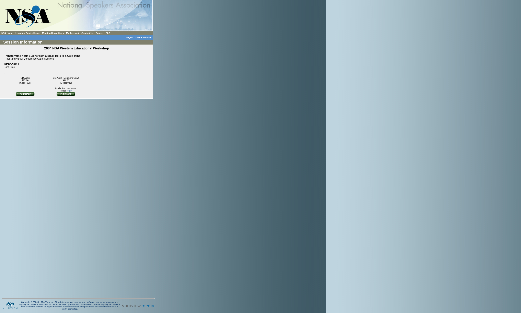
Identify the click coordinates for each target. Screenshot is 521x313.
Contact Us (87, 33)
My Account (72, 33)
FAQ (108, 33)
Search (99, 33)
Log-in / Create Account (139, 37)
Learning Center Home (27, 33)
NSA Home (7, 33)
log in (69, 90)
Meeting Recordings (53, 33)
